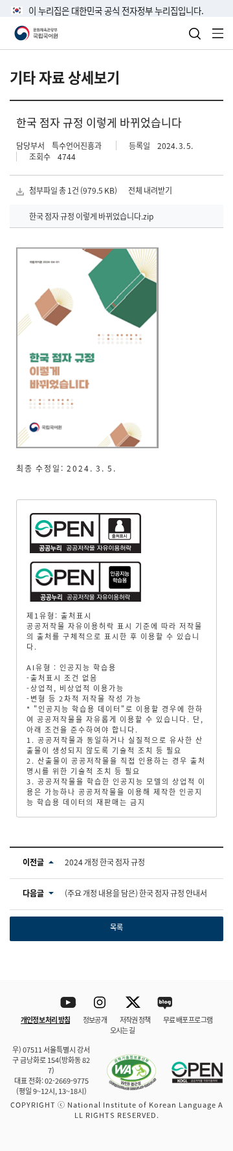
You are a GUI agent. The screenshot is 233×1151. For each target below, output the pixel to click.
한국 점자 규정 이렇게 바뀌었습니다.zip (91, 216)
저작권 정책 (135, 1019)
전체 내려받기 (150, 190)
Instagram (101, 1003)
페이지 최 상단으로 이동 (206, 963)
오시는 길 (122, 1030)
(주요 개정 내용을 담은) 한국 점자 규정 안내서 (136, 892)
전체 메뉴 (218, 33)
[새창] (125, 1065)
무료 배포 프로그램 (187, 1019)
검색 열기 (195, 34)
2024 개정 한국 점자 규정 (105, 861)
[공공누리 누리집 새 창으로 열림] (191, 1065)
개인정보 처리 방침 (45, 1019)
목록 (116, 927)
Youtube (68, 1003)
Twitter (133, 1003)
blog (165, 1003)
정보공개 (95, 1019)
